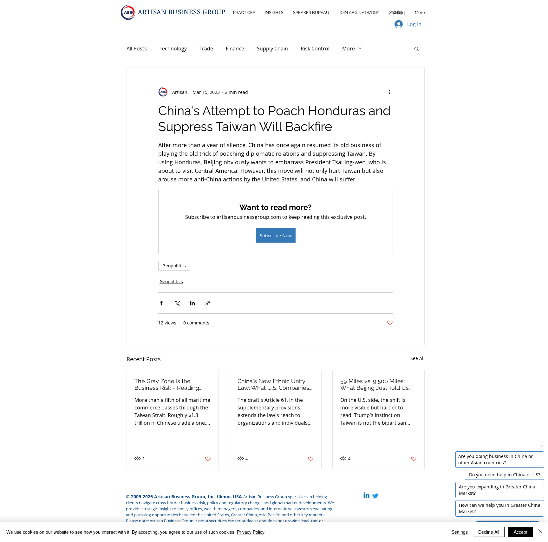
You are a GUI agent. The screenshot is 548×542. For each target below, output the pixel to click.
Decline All (488, 532)
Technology (173, 48)
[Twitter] (375, 496)
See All (417, 358)
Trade (206, 48)
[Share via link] (208, 303)
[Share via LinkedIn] (192, 303)
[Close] (540, 532)
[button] (417, 48)
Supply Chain (272, 48)
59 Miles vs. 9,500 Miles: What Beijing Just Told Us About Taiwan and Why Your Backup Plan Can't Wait (377, 384)
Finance (235, 48)
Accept (520, 532)
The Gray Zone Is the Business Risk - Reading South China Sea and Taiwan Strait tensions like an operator (172, 384)
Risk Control (315, 48)
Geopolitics (174, 266)
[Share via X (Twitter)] (177, 303)
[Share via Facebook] (161, 303)
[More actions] (389, 92)
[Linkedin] (366, 496)
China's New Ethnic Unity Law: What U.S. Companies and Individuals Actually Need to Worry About (273, 384)
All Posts (137, 48)
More (348, 48)
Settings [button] (460, 532)
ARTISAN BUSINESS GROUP (181, 11)
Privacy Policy (250, 532)
